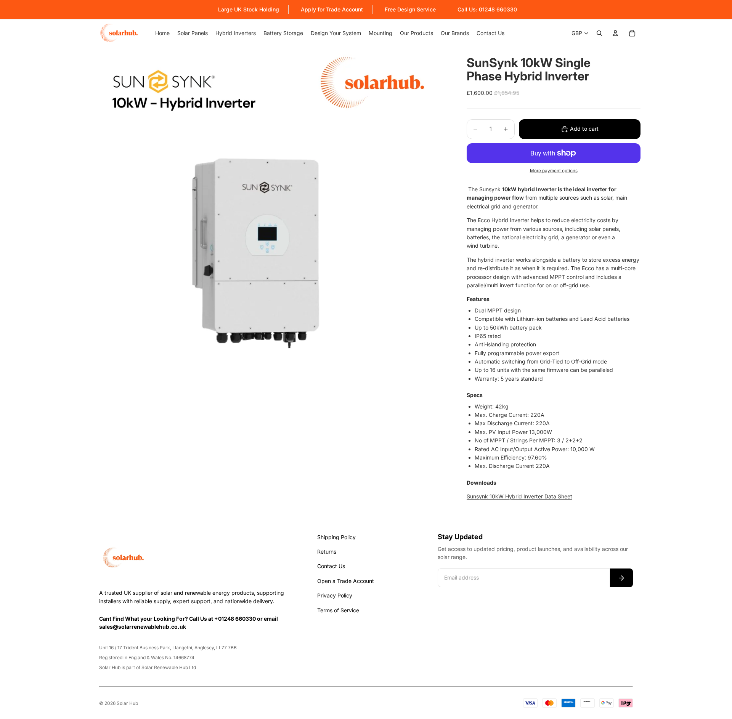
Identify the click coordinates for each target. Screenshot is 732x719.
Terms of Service (338, 610)
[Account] (615, 33)
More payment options (554, 170)
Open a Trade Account (345, 581)
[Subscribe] (621, 577)
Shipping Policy (336, 537)
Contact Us (331, 566)
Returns (326, 551)
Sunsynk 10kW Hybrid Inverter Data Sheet (519, 496)
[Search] (599, 33)
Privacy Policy (334, 595)
